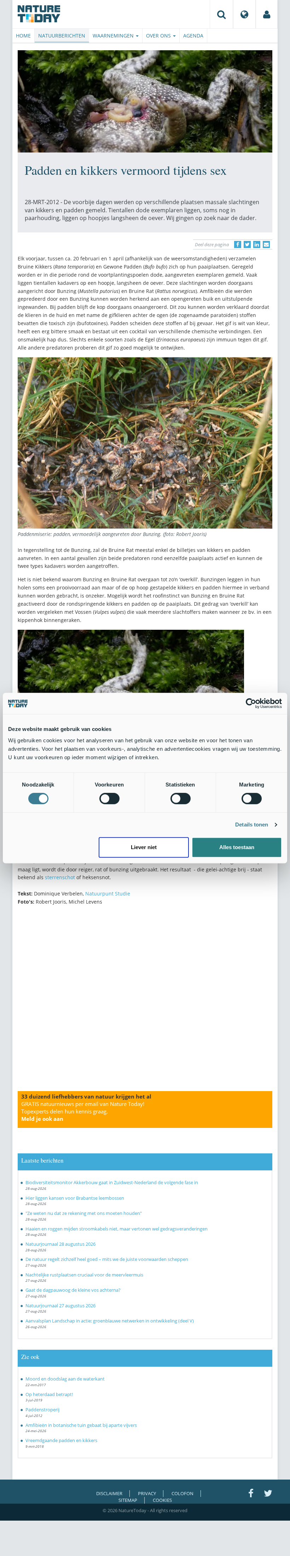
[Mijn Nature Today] (267, 14)
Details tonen (251, 825)
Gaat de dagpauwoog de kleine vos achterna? (73, 1290)
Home (23, 35)
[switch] (109, 798)
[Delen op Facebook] (237, 244)
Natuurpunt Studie (107, 893)
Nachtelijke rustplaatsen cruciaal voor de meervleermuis (84, 1275)
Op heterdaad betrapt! (49, 1394)
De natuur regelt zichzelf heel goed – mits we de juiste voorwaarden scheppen (106, 1259)
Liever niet (144, 847)
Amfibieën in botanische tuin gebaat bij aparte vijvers (81, 1425)
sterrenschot (60, 877)
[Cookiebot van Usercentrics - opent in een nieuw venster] (251, 703)
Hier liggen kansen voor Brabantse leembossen (74, 1198)
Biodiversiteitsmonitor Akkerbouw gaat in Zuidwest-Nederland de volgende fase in (111, 1182)
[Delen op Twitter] (247, 244)
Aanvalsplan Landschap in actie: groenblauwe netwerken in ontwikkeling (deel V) (109, 1321)
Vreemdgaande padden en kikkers (61, 1440)
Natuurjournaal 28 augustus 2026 (60, 1244)
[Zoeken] (221, 14)
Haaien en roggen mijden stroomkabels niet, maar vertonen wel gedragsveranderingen (116, 1229)
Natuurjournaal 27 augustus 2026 (60, 1305)
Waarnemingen (114, 35)
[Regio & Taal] (244, 14)
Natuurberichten (61, 35)
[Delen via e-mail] (266, 244)
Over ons (159, 35)
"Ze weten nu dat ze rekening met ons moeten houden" (83, 1213)
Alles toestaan (236, 847)
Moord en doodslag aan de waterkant (65, 1379)
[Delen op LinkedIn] (256, 244)
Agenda (193, 35)
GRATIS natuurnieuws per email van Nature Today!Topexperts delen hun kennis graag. (82, 1111)
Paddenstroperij (42, 1409)
